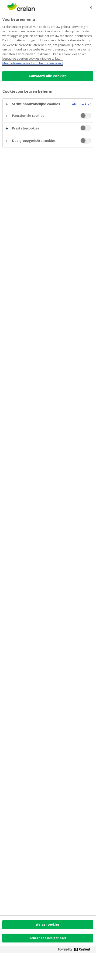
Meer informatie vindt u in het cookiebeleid (32, 63)
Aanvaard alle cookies (47, 76)
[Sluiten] (91, 7)
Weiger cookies (47, 925)
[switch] (85, 115)
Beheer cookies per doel (47, 938)
